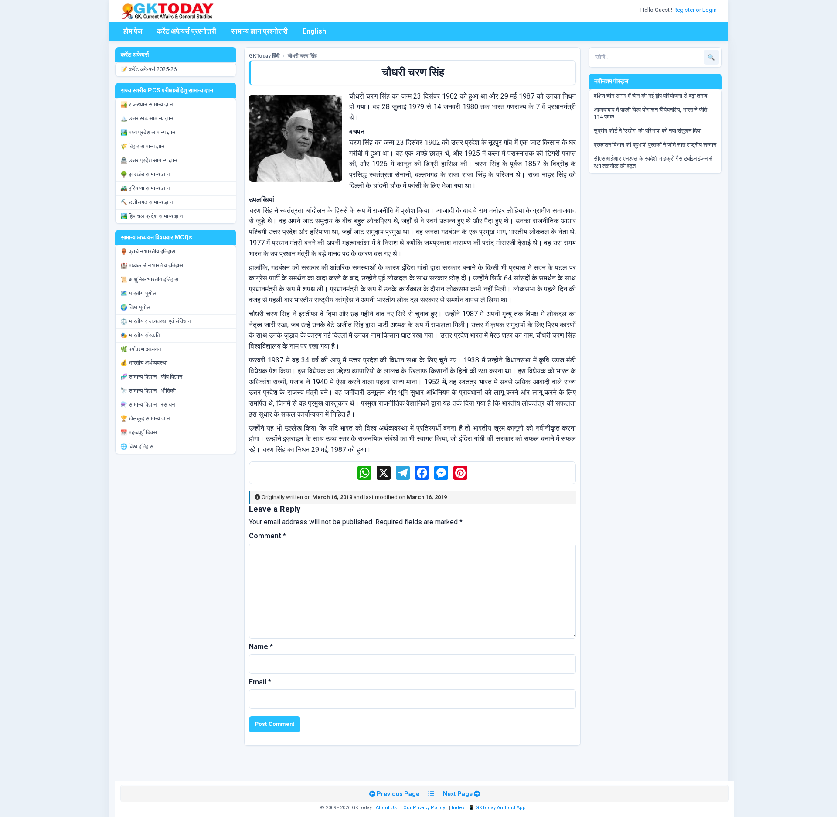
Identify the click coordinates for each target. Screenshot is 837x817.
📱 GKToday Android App (497, 807)
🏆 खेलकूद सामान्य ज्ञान (145, 418)
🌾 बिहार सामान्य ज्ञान (142, 146)
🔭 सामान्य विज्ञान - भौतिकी (148, 390)
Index (458, 807)
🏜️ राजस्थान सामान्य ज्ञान (146, 104)
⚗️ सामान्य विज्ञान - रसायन (147, 404)
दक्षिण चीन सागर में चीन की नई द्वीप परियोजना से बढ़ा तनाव (650, 95)
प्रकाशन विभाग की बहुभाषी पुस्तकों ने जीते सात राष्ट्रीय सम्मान (655, 144)
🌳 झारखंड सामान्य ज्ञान (145, 174)
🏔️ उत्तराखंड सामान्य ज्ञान (146, 118)
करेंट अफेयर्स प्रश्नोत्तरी (186, 31)
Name (261, 647)
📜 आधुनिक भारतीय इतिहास (149, 279)
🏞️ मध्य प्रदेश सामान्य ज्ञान (147, 132)
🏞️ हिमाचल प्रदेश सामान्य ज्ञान (151, 216)
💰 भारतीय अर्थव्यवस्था (143, 362)
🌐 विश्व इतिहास (136, 446)
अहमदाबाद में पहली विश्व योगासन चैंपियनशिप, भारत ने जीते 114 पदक (650, 113)
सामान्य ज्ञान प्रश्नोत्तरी (259, 31)
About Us (386, 807)
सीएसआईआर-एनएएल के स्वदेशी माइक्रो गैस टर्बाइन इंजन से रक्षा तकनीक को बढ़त (653, 162)
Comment (267, 536)
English (314, 31)
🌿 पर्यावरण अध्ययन (140, 349)
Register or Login (696, 10)
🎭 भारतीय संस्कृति (140, 335)
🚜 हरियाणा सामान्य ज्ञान (145, 188)
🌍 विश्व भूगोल (135, 307)
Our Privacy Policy (424, 807)
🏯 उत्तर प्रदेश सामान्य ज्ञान (148, 160)
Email (260, 682)
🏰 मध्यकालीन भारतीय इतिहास (151, 265)
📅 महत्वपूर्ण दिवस (138, 432)
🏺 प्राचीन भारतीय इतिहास (147, 251)
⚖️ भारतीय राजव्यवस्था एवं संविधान (155, 321)
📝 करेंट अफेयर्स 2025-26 (148, 69)
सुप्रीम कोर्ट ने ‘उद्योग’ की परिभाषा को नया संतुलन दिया (647, 130)
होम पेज (132, 31)
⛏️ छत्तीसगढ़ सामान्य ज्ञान (146, 202)
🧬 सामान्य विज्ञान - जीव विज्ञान (151, 376)
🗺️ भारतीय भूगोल (138, 293)
